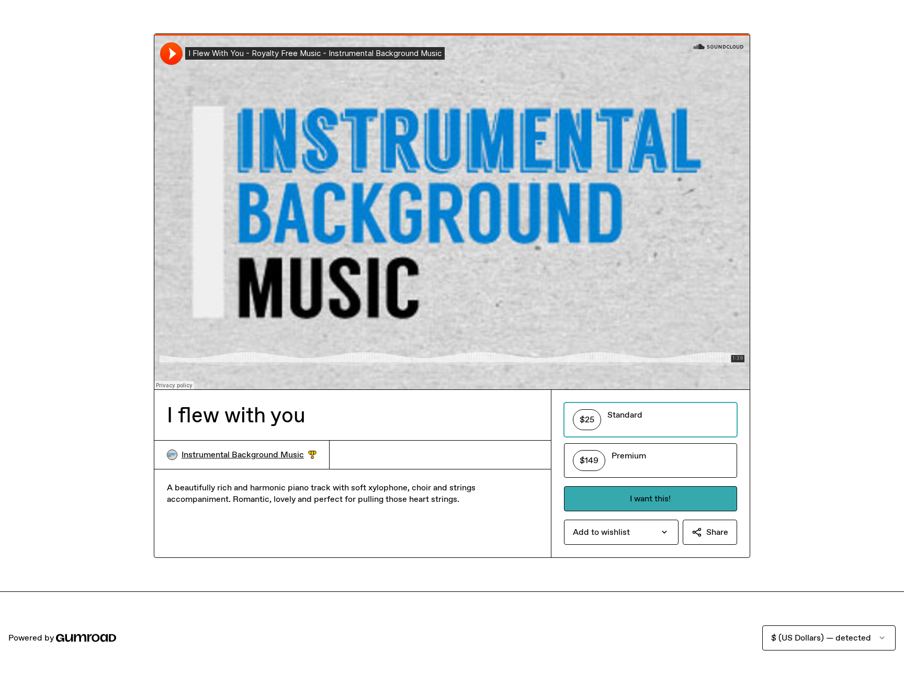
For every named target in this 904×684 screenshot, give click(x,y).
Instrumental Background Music (249, 455)
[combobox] (621, 532)
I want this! (650, 498)
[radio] (650, 419)
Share (717, 532)
